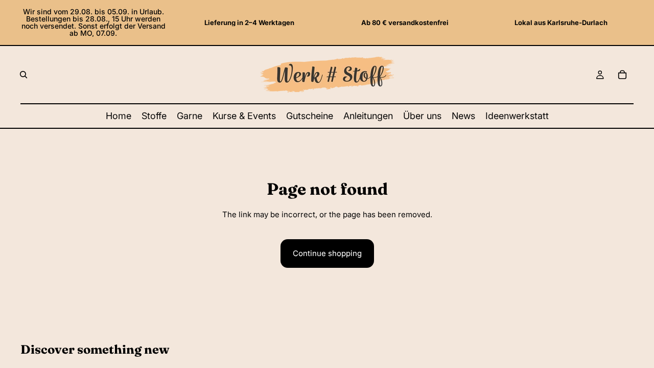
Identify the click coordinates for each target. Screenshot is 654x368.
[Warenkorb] (622, 74)
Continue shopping (327, 253)
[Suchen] (23, 74)
